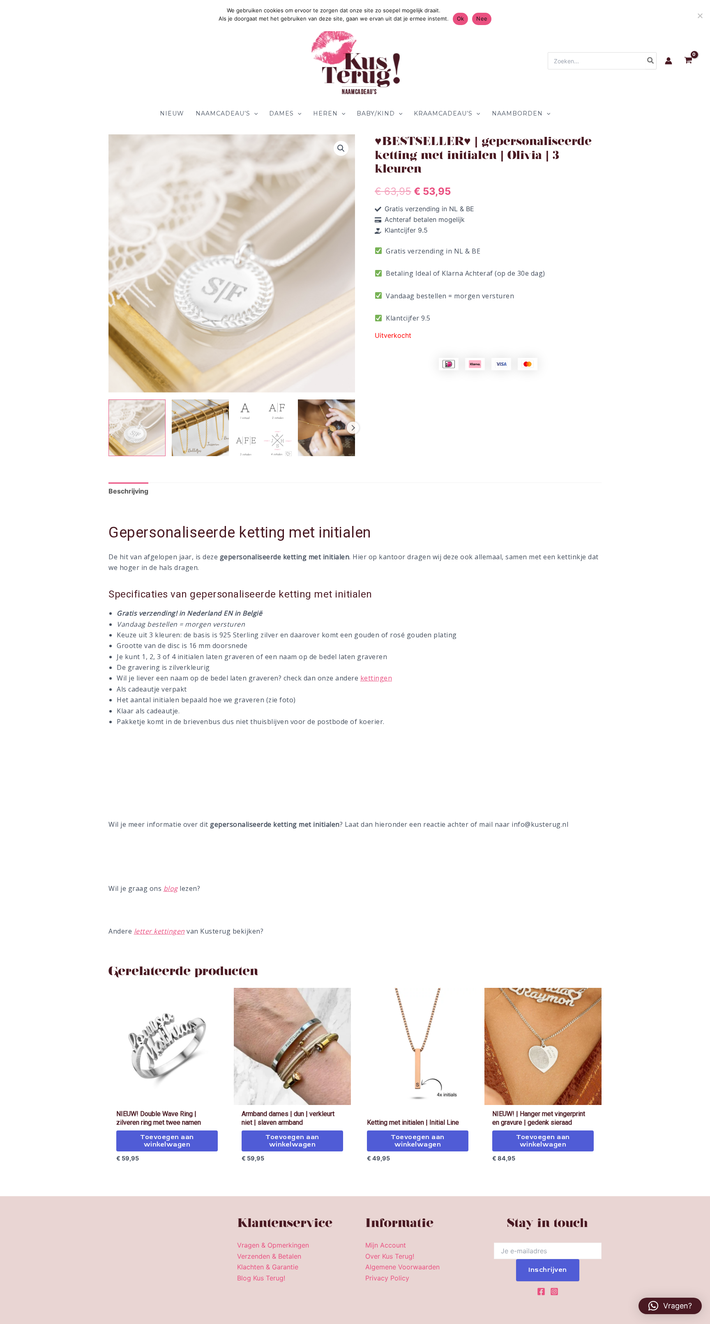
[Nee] (700, 16)
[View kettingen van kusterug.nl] (200, 428)
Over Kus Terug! (389, 1256)
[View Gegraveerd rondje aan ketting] (326, 428)
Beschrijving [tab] (128, 491)
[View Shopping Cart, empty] (688, 61)
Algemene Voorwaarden (402, 1267)
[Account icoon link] (668, 61)
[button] (254, 113)
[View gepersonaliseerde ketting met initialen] (137, 428)
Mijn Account (385, 1245)
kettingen (376, 678)
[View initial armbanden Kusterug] (263, 428)
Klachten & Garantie (267, 1267)
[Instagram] (554, 1291)
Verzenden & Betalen (269, 1256)
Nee (481, 18)
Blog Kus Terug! (261, 1278)
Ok (460, 18)
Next (353, 428)
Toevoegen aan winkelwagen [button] (167, 1141)
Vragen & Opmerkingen (273, 1245)
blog (171, 888)
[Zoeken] (650, 61)
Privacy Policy (387, 1278)
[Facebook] (541, 1291)
